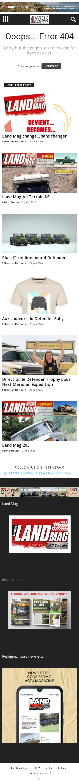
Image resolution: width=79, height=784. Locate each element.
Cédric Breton (10, 202)
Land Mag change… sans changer (34, 136)
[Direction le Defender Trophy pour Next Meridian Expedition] (39, 355)
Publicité (63, 767)
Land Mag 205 (15, 445)
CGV (37, 767)
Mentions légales (20, 767)
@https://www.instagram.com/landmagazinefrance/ (39, 473)
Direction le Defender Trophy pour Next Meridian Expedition (36, 382)
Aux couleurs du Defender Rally (33, 318)
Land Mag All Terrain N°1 (27, 197)
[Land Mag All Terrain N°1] (39, 173)
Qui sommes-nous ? (39, 773)
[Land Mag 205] (39, 421)
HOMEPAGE (51, 66)
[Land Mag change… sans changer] (39, 112)
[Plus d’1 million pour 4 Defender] (39, 233)
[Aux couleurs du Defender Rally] (39, 294)
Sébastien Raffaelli (14, 141)
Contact (49, 767)
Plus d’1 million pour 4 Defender (34, 257)
